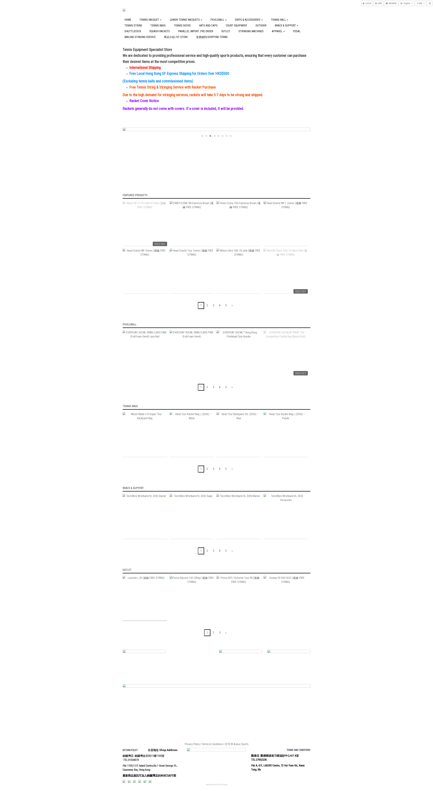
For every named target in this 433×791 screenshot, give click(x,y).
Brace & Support (286, 25)
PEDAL (297, 31)
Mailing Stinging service (140, 37)
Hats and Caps (208, 25)
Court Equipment (236, 25)
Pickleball (217, 19)
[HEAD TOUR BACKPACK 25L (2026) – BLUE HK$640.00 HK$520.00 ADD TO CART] (238, 434)
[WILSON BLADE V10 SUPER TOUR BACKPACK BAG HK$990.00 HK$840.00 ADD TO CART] (145, 434)
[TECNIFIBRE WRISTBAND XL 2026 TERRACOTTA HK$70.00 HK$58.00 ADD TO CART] (286, 516)
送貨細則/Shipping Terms (212, 37)
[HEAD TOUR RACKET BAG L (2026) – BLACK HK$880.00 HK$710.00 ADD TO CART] (192, 434)
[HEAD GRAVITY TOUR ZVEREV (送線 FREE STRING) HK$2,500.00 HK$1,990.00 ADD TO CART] (192, 271)
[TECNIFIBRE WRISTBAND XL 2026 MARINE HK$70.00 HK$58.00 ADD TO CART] (238, 516)
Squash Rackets (159, 31)
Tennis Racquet (149, 19)
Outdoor (261, 25)
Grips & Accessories (248, 19)
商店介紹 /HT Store (176, 37)
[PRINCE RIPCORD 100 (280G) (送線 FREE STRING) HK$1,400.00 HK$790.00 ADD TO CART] (192, 598)
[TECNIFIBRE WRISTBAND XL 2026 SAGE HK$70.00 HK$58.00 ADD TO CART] (192, 516)
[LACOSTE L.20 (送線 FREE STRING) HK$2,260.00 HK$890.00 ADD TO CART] (145, 598)
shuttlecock (132, 31)
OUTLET (225, 31)
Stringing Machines (251, 31)
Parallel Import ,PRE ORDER (195, 31)
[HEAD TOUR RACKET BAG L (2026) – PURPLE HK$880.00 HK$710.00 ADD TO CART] (286, 434)
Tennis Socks (182, 25)
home (127, 19)
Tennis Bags (158, 25)
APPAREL (277, 31)
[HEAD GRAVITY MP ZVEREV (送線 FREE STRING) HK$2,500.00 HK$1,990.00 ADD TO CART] (145, 271)
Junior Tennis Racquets (185, 19)
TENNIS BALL (279, 19)
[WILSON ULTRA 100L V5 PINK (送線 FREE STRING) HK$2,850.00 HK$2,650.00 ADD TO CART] (238, 271)
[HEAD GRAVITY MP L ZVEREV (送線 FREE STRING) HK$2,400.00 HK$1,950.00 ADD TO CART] (286, 223)
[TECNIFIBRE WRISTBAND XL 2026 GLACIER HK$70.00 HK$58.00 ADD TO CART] (145, 516)
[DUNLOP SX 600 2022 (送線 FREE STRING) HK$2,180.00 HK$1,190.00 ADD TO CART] (286, 598)
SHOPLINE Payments (220, 785)
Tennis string (133, 25)
